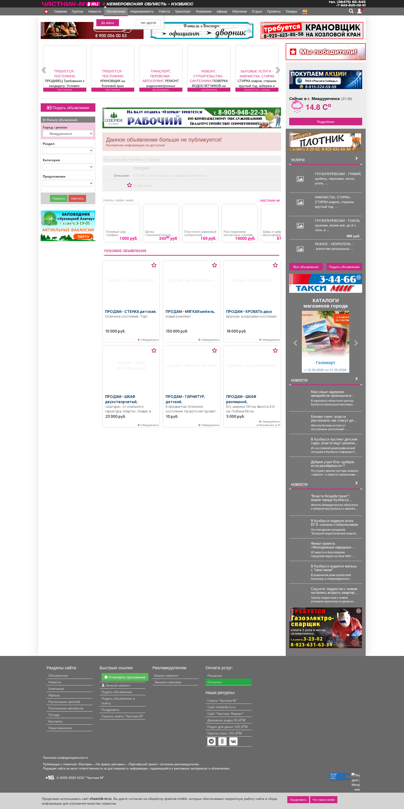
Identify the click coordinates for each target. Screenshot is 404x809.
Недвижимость (142, 11)
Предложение (54, 176)
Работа (164, 11)
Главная (60, 11)
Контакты (55, 721)
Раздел (48, 143)
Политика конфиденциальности (65, 757)
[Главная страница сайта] (71, 3)
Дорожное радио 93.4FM (226, 720)
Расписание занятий (64, 701)
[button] (294, 342)
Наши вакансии (60, 727)
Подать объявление (70, 107)
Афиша (221, 11)
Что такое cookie (324, 800)
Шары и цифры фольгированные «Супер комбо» (275, 234)
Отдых (257, 11)
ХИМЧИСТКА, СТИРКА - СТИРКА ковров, (333, 199)
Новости (94, 11)
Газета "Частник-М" (222, 700)
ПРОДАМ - (131, 311)
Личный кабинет (117, 685)
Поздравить (110, 709)
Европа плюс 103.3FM (224, 733)
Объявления (115, 11)
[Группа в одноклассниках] (211, 741)
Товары (291, 11)
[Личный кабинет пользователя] (359, 11)
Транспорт (183, 11)
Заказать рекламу (167, 682)
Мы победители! (328, 51)
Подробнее (325, 121)
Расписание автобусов (65, 708)
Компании (204, 11)
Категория (51, 160)
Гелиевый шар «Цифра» (116, 233)
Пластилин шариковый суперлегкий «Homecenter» (200, 234)
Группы (77, 11)
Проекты (274, 11)
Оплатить (214, 682)
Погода (53, 714)
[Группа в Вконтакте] (233, 741)
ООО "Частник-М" (90, 777)
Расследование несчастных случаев (238, 233)
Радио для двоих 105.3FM (227, 726)
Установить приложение (126, 677)
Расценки (214, 675)
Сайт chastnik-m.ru (221, 707)
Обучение (239, 11)
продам (141, 168)
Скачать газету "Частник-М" (122, 716)
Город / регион (55, 127)
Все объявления (306, 266)
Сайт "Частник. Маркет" (225, 713)
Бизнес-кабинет (166, 675)
